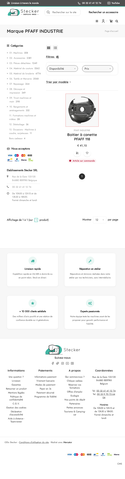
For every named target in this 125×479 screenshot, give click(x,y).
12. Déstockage (16, 124)
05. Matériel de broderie (21, 73)
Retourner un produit (16, 388)
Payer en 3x (45, 388)
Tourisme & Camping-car (74, 413)
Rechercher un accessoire (103, 12)
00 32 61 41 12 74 (91, 3)
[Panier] (111, 21)
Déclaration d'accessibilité (16, 413)
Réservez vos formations (74, 386)
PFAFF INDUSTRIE (82, 130)
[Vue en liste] (55, 47)
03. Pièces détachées (19, 63)
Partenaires (74, 403)
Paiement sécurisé (45, 392)
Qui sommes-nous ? (74, 377)
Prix (87, 69)
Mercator (67, 442)
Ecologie (75, 395)
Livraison (16, 380)
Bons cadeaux (15, 138)
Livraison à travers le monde (25, 3)
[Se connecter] (104, 21)
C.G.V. (16, 403)
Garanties (16, 384)
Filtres (50, 56)
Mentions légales (16, 392)
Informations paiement (45, 377)
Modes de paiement (45, 384)
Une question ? (16, 377)
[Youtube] (67, 363)
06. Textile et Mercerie (20, 78)
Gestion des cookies (16, 407)
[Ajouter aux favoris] (87, 153)
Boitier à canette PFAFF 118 (82, 136)
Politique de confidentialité (16, 398)
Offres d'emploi (74, 391)
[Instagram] (62, 363)
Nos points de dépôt (74, 399)
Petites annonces (75, 407)
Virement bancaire (45, 380)
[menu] (97, 21)
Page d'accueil (111, 31)
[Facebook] (52, 363)
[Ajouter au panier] (77, 153)
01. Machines (16, 53)
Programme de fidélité (45, 396)
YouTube (116, 3)
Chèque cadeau (74, 380)
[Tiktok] (57, 363)
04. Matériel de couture (21, 68)
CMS (119, 463)
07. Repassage (16, 84)
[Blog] (72, 363)
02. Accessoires (17, 58)
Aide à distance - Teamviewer (16, 420)
